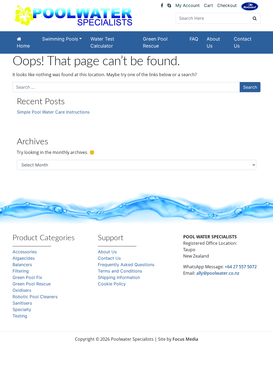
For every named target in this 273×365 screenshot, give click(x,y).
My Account (187, 5)
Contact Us (242, 42)
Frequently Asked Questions (126, 264)
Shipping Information (119, 277)
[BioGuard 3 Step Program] (249, 6)
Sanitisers (22, 303)
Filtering (21, 271)
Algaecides (24, 258)
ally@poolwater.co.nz (217, 273)
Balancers (22, 264)
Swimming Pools (60, 39)
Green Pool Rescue (155, 42)
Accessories (25, 251)
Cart (208, 5)
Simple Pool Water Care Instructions (53, 112)
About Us (213, 42)
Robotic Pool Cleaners (35, 296)
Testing (20, 316)
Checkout (227, 5)
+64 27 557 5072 (241, 267)
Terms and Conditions (120, 271)
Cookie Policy (112, 283)
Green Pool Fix (27, 277)
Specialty (22, 309)
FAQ (194, 39)
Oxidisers (22, 290)
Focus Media (185, 339)
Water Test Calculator (102, 42)
